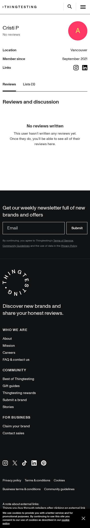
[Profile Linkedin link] (84, 67)
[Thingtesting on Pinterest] (43, 463)
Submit (77, 228)
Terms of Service (63, 241)
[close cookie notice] (83, 518)
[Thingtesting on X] (14, 463)
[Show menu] (83, 7)
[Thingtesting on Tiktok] (24, 463)
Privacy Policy (69, 246)
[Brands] (20, 7)
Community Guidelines (16, 246)
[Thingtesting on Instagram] (5, 463)
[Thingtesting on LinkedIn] (34, 463)
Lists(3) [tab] (29, 84)
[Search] (69, 7)
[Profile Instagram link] (76, 67)
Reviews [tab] (9, 84)
